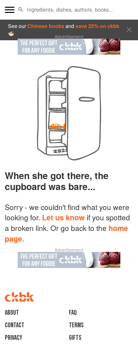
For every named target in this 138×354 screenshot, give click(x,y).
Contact (14, 325)
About (12, 313)
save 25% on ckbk (97, 26)
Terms (76, 325)
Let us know (63, 217)
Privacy (13, 338)
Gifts (75, 338)
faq (73, 313)
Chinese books (45, 26)
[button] (21, 9)
